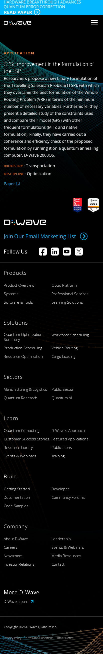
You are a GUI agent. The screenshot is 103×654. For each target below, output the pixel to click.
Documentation (17, 497)
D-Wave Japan (16, 601)
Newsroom (13, 555)
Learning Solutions (67, 302)
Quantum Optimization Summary (23, 337)
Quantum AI (62, 397)
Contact (58, 564)
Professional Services (70, 293)
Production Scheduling (23, 347)
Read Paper (18, 12)
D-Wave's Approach (68, 430)
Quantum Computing (21, 430)
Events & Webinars (20, 455)
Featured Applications (70, 438)
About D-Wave (16, 538)
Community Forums (68, 497)
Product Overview (19, 285)
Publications (62, 447)
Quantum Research (20, 397)
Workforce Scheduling (70, 334)
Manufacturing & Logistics (25, 389)
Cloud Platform (64, 285)
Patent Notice (65, 638)
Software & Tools (18, 302)
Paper (10, 183)
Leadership (61, 538)
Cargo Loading (63, 356)
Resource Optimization (23, 356)
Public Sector (63, 389)
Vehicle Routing (65, 347)
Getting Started (17, 488)
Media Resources (66, 555)
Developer (60, 488)
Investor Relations (19, 564)
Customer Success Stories (26, 438)
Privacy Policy (13, 638)
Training (58, 455)
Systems (11, 293)
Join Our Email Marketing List (40, 236)
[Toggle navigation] (94, 22)
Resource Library (18, 447)
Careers (11, 547)
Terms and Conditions (38, 638)
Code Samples (16, 505)
